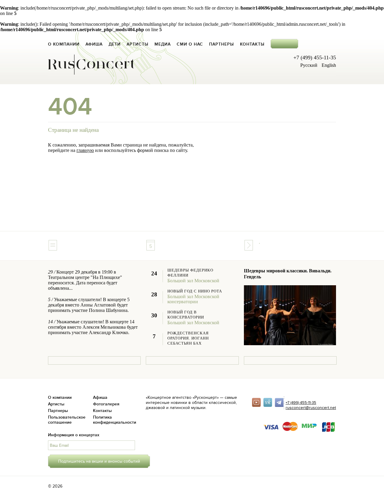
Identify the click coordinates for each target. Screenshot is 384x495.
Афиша (100, 397)
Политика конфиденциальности (114, 420)
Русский (308, 65)
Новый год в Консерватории (185, 314)
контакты (252, 44)
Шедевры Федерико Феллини (190, 272)
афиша (94, 44)
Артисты (56, 404)
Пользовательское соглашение (67, 420)
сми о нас (190, 44)
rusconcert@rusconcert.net (311, 407)
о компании (64, 44)
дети (115, 44)
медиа (162, 44)
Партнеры (58, 410)
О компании (60, 397)
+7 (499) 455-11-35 (301, 402)
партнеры (221, 44)
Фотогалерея (106, 404)
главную (85, 150)
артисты (137, 44)
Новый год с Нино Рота (194, 291)
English (329, 65)
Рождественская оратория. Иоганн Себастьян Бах (188, 338)
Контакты (102, 410)
